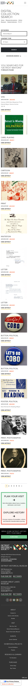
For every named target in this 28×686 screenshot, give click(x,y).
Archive (12, 99)
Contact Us (13, 613)
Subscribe (14, 537)
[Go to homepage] (14, 549)
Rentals (13, 618)
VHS (3, 97)
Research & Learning (11, 20)
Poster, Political (9, 401)
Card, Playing (7, 137)
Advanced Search (12, 56)
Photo (12, 440)
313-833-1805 (4, 573)
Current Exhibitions (13, 647)
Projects (13, 650)
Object (12, 140)
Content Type (6, 38)
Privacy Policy (5, 559)
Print (3, 203)
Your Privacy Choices (12, 681)
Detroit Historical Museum (13, 629)
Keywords (5, 30)
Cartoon (5, 170)
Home (2, 20)
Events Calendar (13, 639)
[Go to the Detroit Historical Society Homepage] (8, 2)
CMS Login (24, 677)
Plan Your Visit (13, 626)
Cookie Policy (13, 559)
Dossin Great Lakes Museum (13, 631)
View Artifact (6, 110)
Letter (4, 269)
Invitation (6, 236)
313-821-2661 (4, 591)
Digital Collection (12, 22)
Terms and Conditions (7, 560)
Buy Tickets (17, 576)
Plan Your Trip (6, 576)
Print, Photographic (11, 437)
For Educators (13, 658)
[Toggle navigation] (25, 2)
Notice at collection (8, 684)
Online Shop (13, 665)
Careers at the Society (13, 616)
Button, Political (9, 335)
